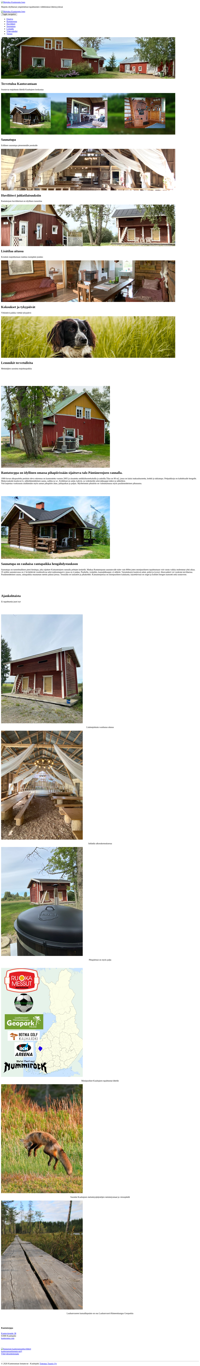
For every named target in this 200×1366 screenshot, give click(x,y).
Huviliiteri (11, 24)
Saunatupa (11, 26)
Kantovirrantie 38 (8, 1333)
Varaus (9, 34)
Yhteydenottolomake (10, 1354)
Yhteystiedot (12, 31)
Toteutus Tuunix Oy (48, 1363)
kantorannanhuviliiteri (21, 1349)
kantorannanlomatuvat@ (11, 1351)
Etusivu (10, 19)
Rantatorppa (12, 21)
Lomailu (10, 29)
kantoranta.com (7, 1338)
